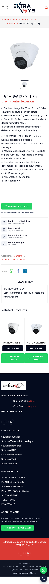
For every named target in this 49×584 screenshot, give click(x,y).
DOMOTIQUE (8, 504)
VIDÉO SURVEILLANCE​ (13, 477)
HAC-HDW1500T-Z (11, 343)
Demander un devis (18, 206)
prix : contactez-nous (17, 101)
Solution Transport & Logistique (17, 441)
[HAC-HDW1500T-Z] (13, 328)
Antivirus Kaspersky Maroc (24, 573)
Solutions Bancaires (11, 445)
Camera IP (19, 256)
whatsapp (11, 422)
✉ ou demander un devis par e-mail (17, 213)
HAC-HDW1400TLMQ (36, 343)
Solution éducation (10, 437)
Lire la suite (12, 348)
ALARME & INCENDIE (12, 486)
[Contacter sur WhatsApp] (43, 570)
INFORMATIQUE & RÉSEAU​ (15, 491)
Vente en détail (9, 463)
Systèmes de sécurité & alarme (24, 570)
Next (47, 341)
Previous (5, 341)
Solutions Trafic (9, 459)
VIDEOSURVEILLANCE (13, 259)
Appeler (32, 401)
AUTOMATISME (9, 495)
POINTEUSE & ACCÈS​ (12, 482)
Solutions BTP (8, 450)
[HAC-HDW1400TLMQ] (36, 328)
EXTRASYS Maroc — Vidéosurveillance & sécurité (24, 567)
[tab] (26, 282)
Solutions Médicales (11, 454)
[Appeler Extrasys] (43, 578)
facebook (4, 422)
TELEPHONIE (8, 500)
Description (25, 281)
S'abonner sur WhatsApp (19, 528)
